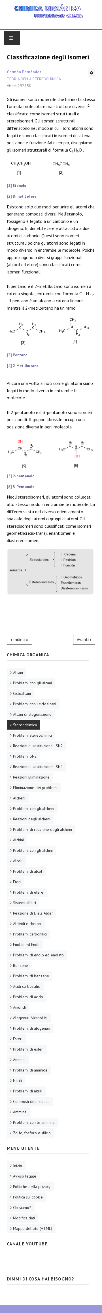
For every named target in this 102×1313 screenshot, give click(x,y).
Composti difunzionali (31, 1101)
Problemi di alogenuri (31, 1028)
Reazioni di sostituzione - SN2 (38, 745)
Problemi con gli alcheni (33, 808)
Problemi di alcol (27, 871)
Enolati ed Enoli (26, 944)
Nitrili (17, 1080)
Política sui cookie (28, 1197)
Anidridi (19, 1007)
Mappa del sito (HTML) (32, 1228)
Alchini (18, 839)
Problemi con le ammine (34, 1122)
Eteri (17, 881)
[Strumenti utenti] (91, 72)
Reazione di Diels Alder (33, 913)
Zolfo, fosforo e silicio (32, 1132)
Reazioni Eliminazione (31, 777)
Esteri (17, 1038)
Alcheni (19, 798)
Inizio (17, 1165)
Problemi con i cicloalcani (34, 703)
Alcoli (17, 860)
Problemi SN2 (25, 756)
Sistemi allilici (24, 902)
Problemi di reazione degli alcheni (42, 829)
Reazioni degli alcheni (31, 819)
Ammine (20, 1111)
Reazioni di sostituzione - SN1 (38, 766)
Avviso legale (24, 1176)
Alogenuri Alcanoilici (30, 1017)
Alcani (18, 672)
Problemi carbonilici (30, 934)
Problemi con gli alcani (32, 682)
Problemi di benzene (31, 975)
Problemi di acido (28, 996)
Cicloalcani (22, 693)
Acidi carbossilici (27, 986)
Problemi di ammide (30, 1070)
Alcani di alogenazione (32, 714)
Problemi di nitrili (27, 1091)
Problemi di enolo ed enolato (38, 955)
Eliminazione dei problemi (35, 787)
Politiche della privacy (31, 1186)
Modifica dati (24, 1218)
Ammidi (19, 1059)
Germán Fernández (24, 71)
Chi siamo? (22, 1207)
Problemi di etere (28, 892)
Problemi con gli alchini (33, 850)
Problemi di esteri (28, 1049)
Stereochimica (25, 724)
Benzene (20, 965)
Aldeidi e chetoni (27, 923)
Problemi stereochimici (32, 735)
